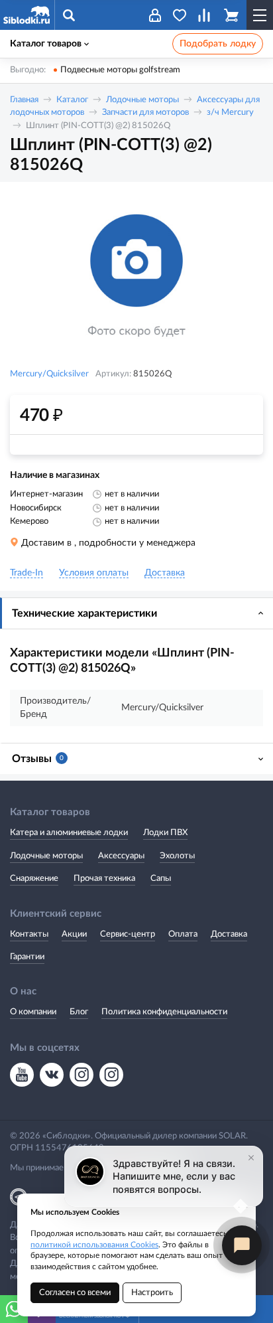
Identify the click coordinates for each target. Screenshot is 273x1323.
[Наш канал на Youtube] (22, 1075)
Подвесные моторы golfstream (120, 70)
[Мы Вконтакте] (52, 1075)
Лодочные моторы (142, 100)
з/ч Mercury (230, 112)
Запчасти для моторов (145, 112)
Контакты (29, 934)
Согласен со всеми (75, 1292)
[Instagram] (81, 1075)
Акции (74, 934)
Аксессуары (121, 856)
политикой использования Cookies (94, 1245)
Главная (24, 100)
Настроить (152, 1292)
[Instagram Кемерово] (111, 1075)
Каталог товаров (46, 43)
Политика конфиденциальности (164, 1012)
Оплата (182, 934)
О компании (33, 1012)
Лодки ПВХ (165, 832)
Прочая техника (104, 878)
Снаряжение (34, 878)
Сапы (160, 878)
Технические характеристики (84, 613)
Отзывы (38, 758)
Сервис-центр (127, 934)
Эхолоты (177, 856)
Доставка (229, 934)
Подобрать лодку (218, 43)
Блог (79, 1012)
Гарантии (27, 957)
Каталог (72, 100)
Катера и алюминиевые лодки (69, 832)
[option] (136, 276)
